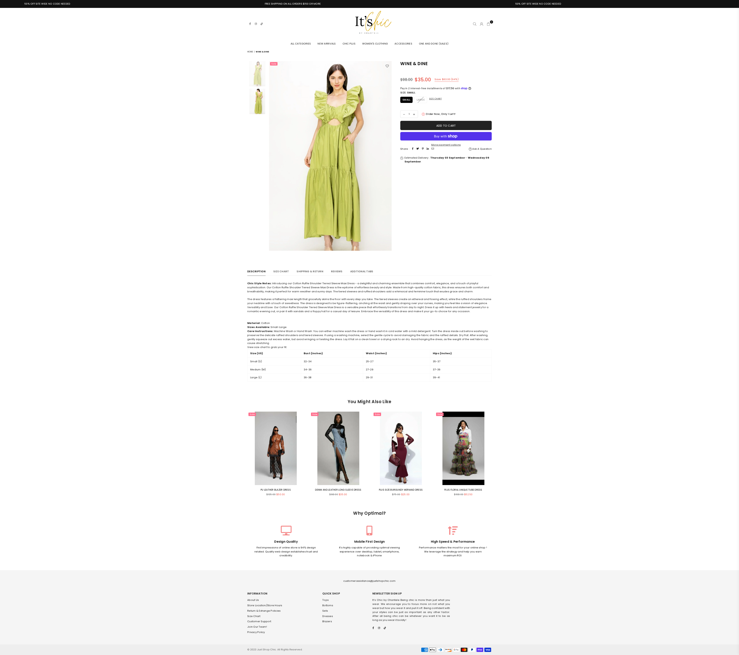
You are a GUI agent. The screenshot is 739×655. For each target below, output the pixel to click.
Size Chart (435, 98)
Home (250, 51)
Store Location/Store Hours (264, 605)
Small (406, 100)
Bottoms (327, 605)
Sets (325, 611)
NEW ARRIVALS (327, 43)
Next (388, 160)
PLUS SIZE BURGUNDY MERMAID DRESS (401, 489)
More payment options (446, 145)
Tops (325, 600)
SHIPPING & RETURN (310, 271)
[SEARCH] (474, 24)
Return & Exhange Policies (264, 611)
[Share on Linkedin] (427, 149)
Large (421, 100)
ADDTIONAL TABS (361, 271)
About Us (253, 600)
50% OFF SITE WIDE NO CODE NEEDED (455, 4)
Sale (273, 63)
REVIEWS (337, 271)
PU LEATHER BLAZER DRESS (276, 489)
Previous (272, 160)
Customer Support (259, 621)
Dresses (327, 616)
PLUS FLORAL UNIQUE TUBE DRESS (463, 489)
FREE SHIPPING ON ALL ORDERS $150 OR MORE (209, 4)
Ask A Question (482, 149)
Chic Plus (349, 43)
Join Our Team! (257, 627)
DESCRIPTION (256, 271)
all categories (301, 43)
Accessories (403, 43)
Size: (407, 92)
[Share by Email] (432, 149)
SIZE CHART (281, 271)
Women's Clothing (375, 43)
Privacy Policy (256, 632)
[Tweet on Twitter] (417, 149)
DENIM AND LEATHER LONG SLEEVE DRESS (338, 489)
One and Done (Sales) (433, 43)
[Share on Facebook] (412, 149)
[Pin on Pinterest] (422, 149)
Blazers (327, 621)
